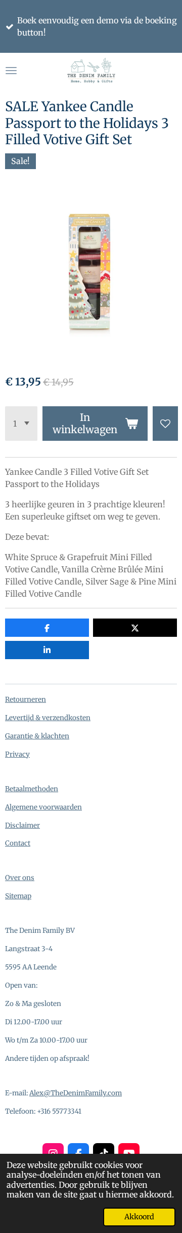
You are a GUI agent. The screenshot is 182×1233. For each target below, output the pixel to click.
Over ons (19, 877)
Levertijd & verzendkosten (47, 717)
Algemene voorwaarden (43, 807)
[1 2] (21, 423)
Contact (17, 843)
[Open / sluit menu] (11, 70)
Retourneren (25, 699)
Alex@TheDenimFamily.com (75, 1093)
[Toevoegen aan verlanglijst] (165, 423)
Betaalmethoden (31, 789)
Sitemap (18, 896)
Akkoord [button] (139, 1216)
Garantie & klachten (37, 736)
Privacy (17, 754)
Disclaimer (22, 825)
